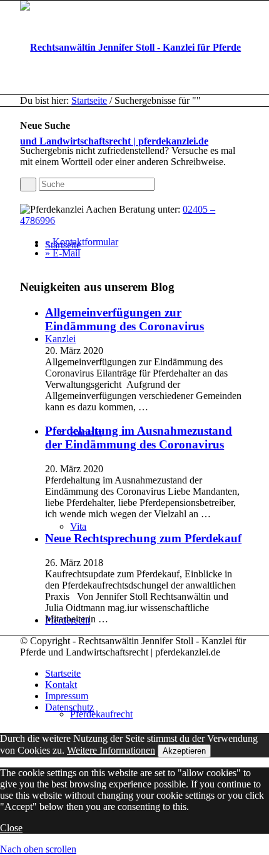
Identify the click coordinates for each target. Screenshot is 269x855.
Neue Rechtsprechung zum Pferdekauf (143, 538)
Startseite (89, 100)
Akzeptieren (184, 751)
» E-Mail (62, 253)
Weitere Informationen (111, 750)
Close (11, 827)
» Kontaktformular (81, 241)
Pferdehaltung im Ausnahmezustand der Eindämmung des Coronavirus (138, 437)
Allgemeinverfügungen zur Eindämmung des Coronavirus (124, 319)
